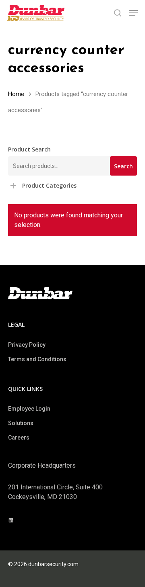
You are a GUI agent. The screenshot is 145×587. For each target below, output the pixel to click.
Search (123, 166)
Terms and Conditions (37, 359)
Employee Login (29, 408)
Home (16, 94)
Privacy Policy (27, 345)
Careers (18, 437)
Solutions (20, 423)
